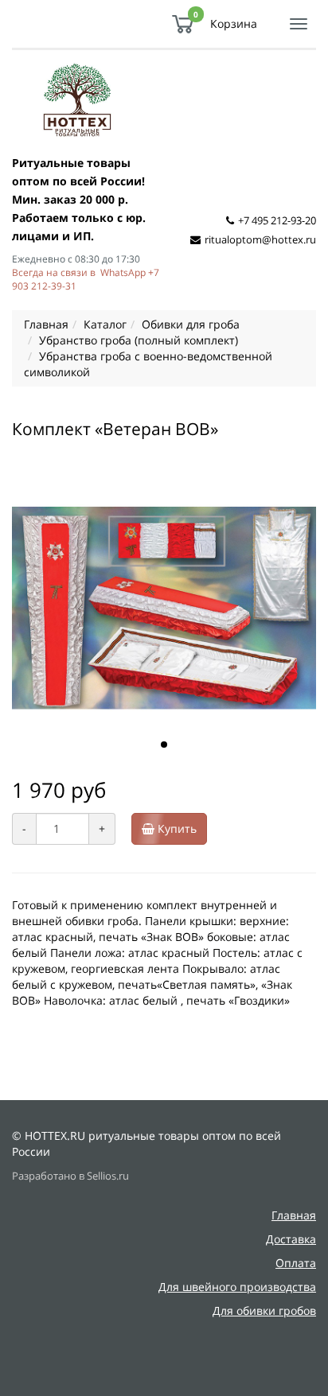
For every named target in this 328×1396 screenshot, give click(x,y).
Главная (293, 1215)
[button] (164, 744)
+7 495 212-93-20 (277, 220)
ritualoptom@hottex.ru (260, 239)
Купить (175, 828)
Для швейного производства (237, 1286)
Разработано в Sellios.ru (70, 1176)
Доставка (291, 1238)
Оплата (295, 1262)
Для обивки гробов (264, 1310)
